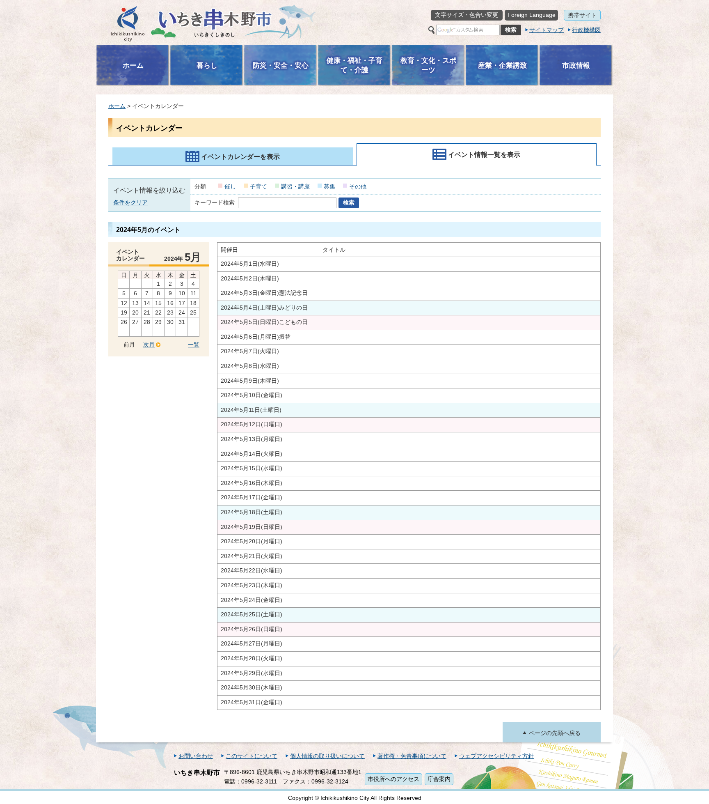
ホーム (117, 106)
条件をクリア (130, 202)
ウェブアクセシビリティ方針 (496, 756)
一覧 (193, 344)
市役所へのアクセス (393, 779)
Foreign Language (532, 14)
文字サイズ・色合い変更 (466, 14)
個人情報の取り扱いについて (327, 756)
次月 (149, 344)
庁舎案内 (439, 779)
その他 (357, 186)
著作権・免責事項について (411, 756)
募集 (329, 186)
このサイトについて (251, 756)
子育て (258, 186)
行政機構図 (586, 30)
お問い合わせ (195, 756)
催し (230, 186)
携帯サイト (582, 15)
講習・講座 (295, 186)
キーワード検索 (214, 202)
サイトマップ (546, 30)
